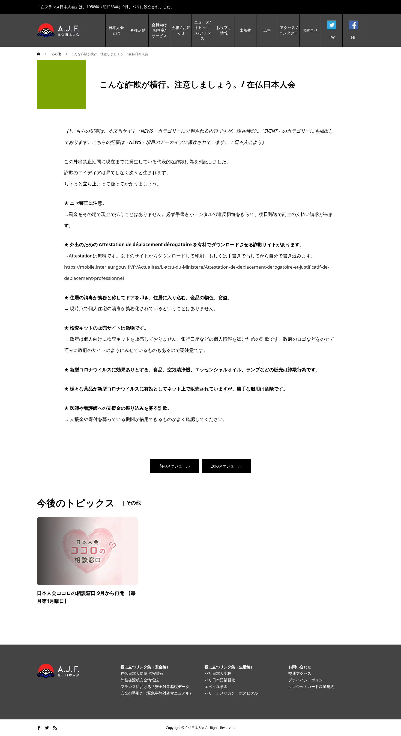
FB (353, 37)
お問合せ (310, 30)
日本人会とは (116, 30)
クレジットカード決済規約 (311, 686)
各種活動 (137, 30)
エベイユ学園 (216, 686)
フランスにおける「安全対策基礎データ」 (157, 686)
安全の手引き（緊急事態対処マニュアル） (157, 693)
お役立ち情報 (224, 30)
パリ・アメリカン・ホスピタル (231, 693)
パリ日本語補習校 (220, 679)
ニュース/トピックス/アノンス (202, 30)
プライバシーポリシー (307, 679)
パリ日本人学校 (218, 673)
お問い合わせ (299, 666)
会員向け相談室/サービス (159, 30)
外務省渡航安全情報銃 (140, 679)
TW (332, 37)
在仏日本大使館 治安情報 (142, 673)
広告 (267, 30)
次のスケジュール (226, 465)
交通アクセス (299, 673)
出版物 (245, 30)
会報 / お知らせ (181, 30)
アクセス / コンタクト (288, 30)
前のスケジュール (174, 465)
